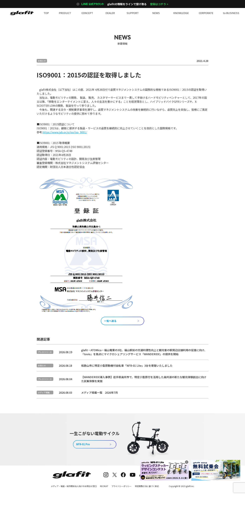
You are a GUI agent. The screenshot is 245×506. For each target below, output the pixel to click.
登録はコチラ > (159, 4)
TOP (46, 13)
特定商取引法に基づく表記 (147, 486)
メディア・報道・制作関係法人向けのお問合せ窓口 (74, 486)
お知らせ (42, 60)
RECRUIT (104, 486)
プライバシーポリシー (122, 486)
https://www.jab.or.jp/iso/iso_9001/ (65, 132)
